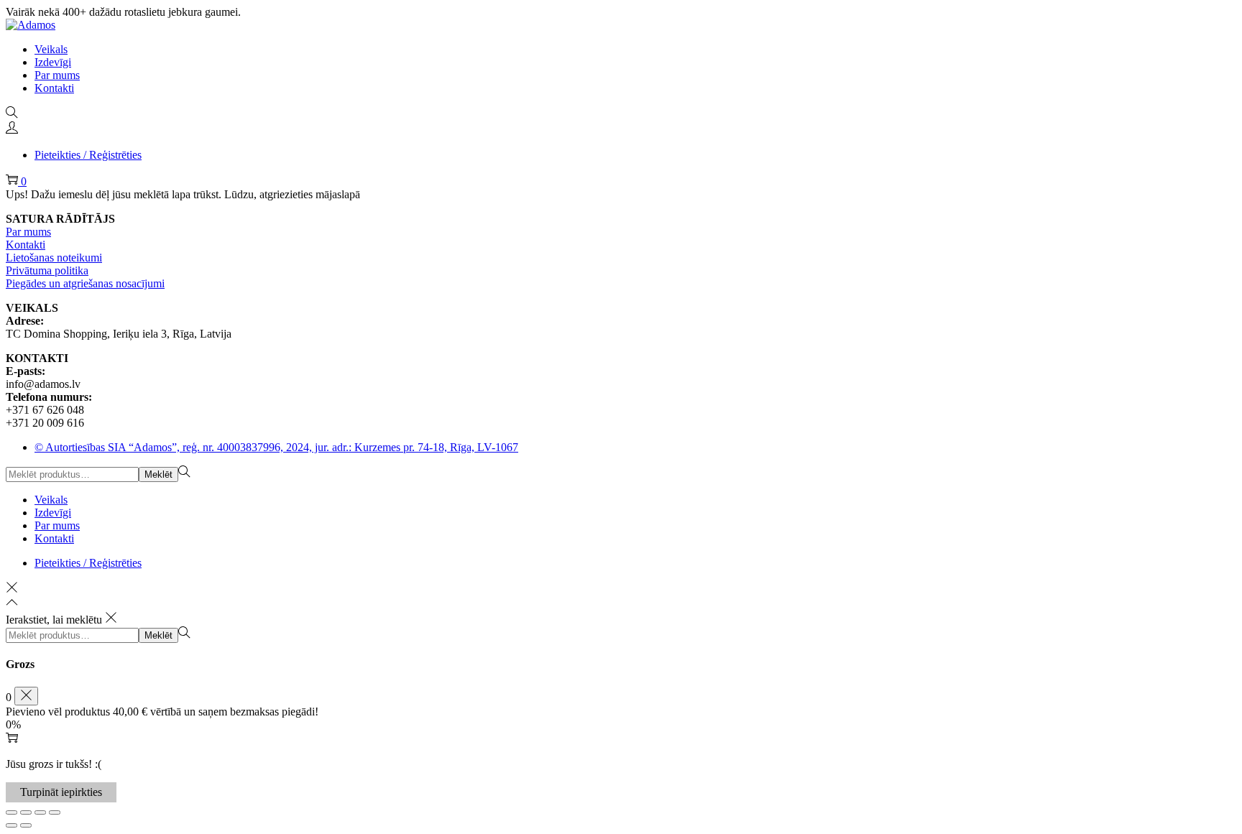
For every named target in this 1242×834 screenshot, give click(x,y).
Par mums (28, 232)
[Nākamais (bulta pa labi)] (26, 825)
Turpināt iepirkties (61, 792)
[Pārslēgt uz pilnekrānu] (26, 812)
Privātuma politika (47, 270)
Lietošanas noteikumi (54, 257)
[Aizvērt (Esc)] (54, 812)
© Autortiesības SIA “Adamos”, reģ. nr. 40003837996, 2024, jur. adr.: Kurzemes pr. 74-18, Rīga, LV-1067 (276, 447)
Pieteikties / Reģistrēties (88, 155)
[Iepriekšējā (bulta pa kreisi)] (11, 825)
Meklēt (158, 474)
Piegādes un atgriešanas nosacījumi (85, 283)
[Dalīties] (40, 812)
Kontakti (25, 244)
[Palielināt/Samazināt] (11, 812)
